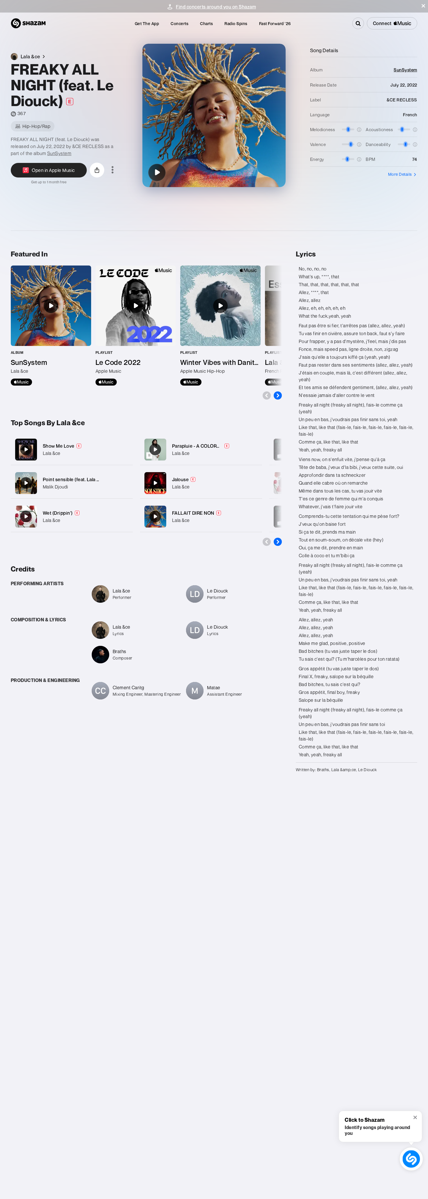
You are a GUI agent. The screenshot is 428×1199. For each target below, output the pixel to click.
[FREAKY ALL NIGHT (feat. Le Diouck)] (157, 172)
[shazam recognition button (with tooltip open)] (411, 1159)
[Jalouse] (201, 483)
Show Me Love (59, 446)
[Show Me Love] (72, 449)
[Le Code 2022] (135, 326)
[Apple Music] (21, 382)
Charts (206, 23)
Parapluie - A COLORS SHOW (204, 446)
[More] (124, 449)
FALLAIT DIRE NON (193, 513)
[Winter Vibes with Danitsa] (220, 326)
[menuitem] (147, 23)
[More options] (112, 170)
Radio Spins (235, 23)
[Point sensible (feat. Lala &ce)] (72, 483)
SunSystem (59, 153)
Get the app (147, 23)
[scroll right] (278, 395)
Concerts (179, 23)
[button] (423, 6)
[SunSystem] (51, 326)
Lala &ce (52, 453)
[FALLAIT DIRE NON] (201, 516)
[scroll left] (267, 395)
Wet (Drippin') (58, 513)
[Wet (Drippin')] (72, 516)
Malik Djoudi (55, 487)
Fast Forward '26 (275, 23)
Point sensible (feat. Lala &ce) (75, 479)
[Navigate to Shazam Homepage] (28, 23)
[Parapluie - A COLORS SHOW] (201, 449)
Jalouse (180, 479)
